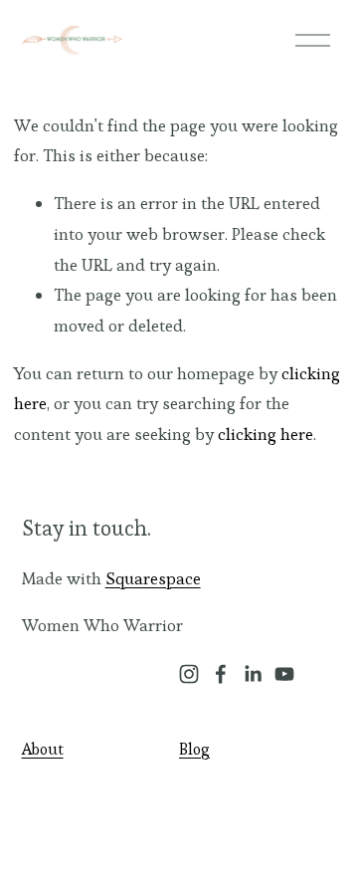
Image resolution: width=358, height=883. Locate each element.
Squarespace (153, 578)
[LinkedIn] (253, 674)
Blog (194, 749)
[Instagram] (189, 674)
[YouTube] (284, 674)
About (43, 749)
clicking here (265, 434)
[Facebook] (221, 674)
